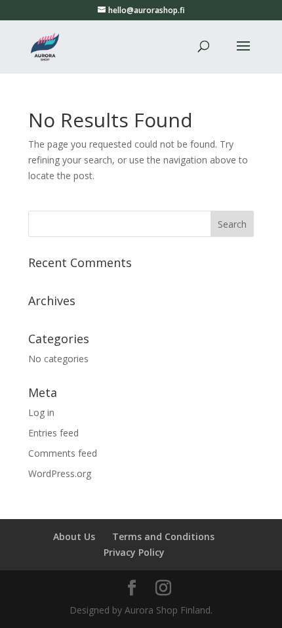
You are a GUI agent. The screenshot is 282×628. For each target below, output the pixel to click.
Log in (41, 412)
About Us (74, 536)
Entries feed (53, 433)
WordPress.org (59, 473)
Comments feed (62, 453)
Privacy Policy (134, 552)
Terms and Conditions (163, 536)
